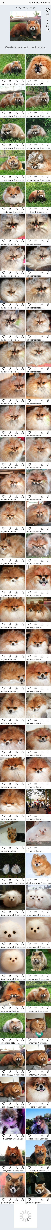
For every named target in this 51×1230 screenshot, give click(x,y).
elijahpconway (33, 883)
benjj (33, 1107)
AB (2, 3)
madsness (7, 212)
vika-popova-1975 (34, 84)
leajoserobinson (8, 244)
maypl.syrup (7, 116)
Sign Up (38, 3)
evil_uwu (20, 8)
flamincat (7, 1139)
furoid (33, 212)
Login (30, 3)
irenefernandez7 (8, 1011)
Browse (46, 3)
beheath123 (33, 1043)
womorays (33, 979)
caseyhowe (7, 84)
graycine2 (7, 1171)
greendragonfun (8, 1203)
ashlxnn (33, 1011)
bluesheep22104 (8, 1043)
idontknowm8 (7, 915)
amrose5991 (8, 883)
